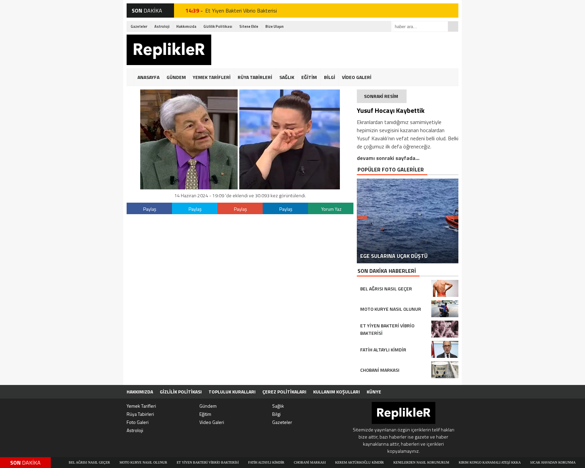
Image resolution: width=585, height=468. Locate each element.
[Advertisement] (335, 50)
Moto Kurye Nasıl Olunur (127, 462)
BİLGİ (329, 77)
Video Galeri (211, 422)
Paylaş (149, 208)
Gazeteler (139, 26)
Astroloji (162, 26)
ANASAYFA (148, 77)
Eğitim (205, 414)
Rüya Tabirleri (140, 414)
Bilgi (276, 414)
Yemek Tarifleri (141, 405)
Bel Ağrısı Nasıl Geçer (72, 462)
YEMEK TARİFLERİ (212, 77)
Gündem (208, 405)
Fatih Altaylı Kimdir (250, 462)
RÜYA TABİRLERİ (255, 77)
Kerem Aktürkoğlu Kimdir (343, 462)
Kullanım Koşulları (336, 391)
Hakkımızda (186, 26)
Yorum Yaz (331, 208)
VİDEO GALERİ (356, 77)
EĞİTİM (309, 77)
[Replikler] (169, 51)
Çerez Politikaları (284, 391)
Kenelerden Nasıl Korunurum (405, 462)
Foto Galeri (138, 422)
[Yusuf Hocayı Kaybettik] (240, 187)
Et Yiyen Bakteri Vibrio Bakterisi (241, 10)
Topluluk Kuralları (232, 391)
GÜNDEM (176, 77)
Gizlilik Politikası (217, 26)
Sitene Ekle (248, 26)
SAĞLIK (286, 77)
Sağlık (278, 405)
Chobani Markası (293, 462)
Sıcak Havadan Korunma (536, 462)
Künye (374, 391)
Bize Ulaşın (274, 26)
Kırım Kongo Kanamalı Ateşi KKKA (473, 462)
